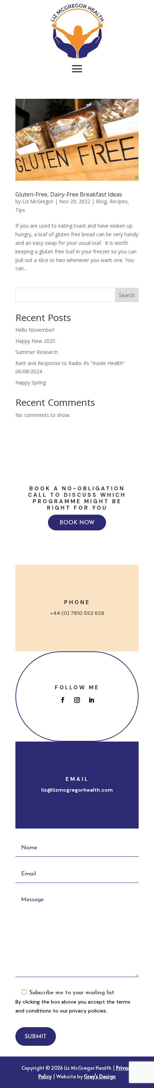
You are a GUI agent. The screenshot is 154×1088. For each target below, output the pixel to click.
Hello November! (34, 329)
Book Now (77, 523)
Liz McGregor (37, 201)
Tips (20, 210)
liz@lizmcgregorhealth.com (77, 790)
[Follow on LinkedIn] (91, 700)
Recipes (118, 201)
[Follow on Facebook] (62, 700)
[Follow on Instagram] (77, 700)
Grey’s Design (100, 1076)
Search (127, 295)
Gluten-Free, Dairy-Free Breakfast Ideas (68, 194)
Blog (101, 201)
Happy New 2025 (35, 340)
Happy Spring (30, 382)
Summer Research (36, 352)
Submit (36, 1037)
